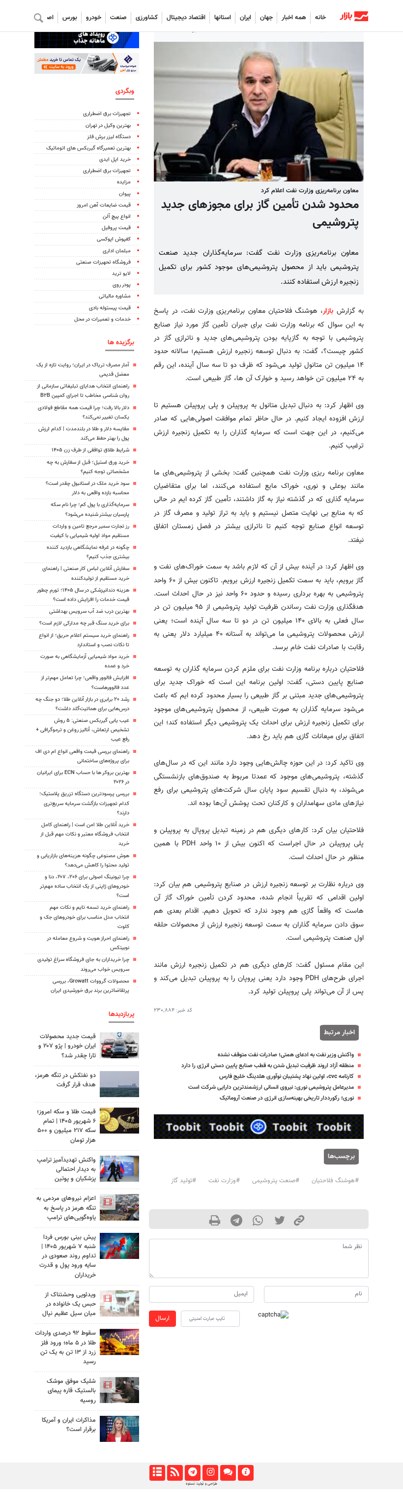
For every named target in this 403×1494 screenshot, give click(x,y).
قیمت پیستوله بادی (110, 308)
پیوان (125, 194)
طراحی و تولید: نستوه (201, 1484)
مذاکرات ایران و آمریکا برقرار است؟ (69, 1424)
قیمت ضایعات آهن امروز (104, 205)
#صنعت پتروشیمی (275, 1181)
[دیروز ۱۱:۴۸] (119, 1342)
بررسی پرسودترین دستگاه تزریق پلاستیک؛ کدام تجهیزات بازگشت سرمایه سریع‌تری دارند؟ (84, 803)
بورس (69, 18)
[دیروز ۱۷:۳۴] (119, 1303)
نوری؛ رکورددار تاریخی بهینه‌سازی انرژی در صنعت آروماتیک (287, 1098)
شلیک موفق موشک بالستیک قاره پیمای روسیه (71, 1390)
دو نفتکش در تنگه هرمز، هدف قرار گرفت (65, 1080)
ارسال (162, 1318)
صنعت (118, 18)
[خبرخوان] (175, 1473)
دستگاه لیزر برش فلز (109, 137)
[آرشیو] (157, 1473)
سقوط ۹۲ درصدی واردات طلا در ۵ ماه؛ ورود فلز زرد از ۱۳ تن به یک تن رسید (65, 1347)
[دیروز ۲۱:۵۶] (119, 1246)
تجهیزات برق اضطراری (107, 114)
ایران (245, 18)
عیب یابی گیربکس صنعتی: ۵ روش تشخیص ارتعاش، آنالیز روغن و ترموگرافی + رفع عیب (82, 730)
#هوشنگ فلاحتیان (335, 1181)
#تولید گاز (183, 1181)
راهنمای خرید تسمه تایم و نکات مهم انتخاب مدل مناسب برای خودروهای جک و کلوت (84, 916)
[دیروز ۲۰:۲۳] (119, 1390)
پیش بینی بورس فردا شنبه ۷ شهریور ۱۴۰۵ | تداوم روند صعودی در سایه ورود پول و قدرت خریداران (67, 1256)
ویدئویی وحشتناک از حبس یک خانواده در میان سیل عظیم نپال (69, 1304)
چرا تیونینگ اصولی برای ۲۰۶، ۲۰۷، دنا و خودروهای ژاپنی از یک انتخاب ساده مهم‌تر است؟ (84, 886)
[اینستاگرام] (210, 1473)
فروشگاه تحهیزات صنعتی (103, 262)
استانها (222, 18)
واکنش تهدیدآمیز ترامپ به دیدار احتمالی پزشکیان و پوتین (66, 1169)
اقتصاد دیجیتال (186, 18)
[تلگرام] (192, 1473)
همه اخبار (294, 18)
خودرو (93, 18)
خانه (320, 18)
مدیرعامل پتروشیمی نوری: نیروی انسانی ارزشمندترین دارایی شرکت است (271, 1087)
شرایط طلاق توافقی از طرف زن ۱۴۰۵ (90, 450)
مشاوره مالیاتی (115, 296)
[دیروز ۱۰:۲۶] (119, 1429)
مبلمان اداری (117, 251)
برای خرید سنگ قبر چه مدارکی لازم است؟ (84, 623)
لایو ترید (121, 273)
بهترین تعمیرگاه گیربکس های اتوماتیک (88, 148)
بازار (328, 311)
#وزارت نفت (224, 1181)
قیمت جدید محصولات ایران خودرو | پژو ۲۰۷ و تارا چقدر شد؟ (67, 1046)
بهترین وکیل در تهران (108, 125)
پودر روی (122, 285)
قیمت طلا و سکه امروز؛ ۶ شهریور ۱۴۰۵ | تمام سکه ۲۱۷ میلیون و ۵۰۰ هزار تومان (66, 1126)
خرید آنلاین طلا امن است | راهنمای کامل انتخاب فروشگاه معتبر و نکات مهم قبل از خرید (84, 834)
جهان (266, 18)
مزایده (124, 182)
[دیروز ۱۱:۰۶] (119, 1045)
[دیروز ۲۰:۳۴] (119, 1207)
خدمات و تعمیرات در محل (102, 319)
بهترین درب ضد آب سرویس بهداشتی (89, 611)
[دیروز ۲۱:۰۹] (119, 1120)
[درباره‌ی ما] (245, 1473)
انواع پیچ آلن (117, 216)
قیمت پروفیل (116, 228)
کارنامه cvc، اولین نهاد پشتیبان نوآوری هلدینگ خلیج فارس (286, 1076)
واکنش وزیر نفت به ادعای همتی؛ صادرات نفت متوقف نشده (286, 1054)
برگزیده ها (121, 342)
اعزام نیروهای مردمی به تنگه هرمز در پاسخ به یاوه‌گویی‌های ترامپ (66, 1208)
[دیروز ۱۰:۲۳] (119, 1084)
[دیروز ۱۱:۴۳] (119, 1169)
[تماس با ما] (228, 1473)
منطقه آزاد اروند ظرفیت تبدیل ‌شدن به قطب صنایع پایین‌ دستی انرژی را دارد (267, 1065)
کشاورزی (147, 18)
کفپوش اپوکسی (114, 239)
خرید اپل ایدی (115, 159)
